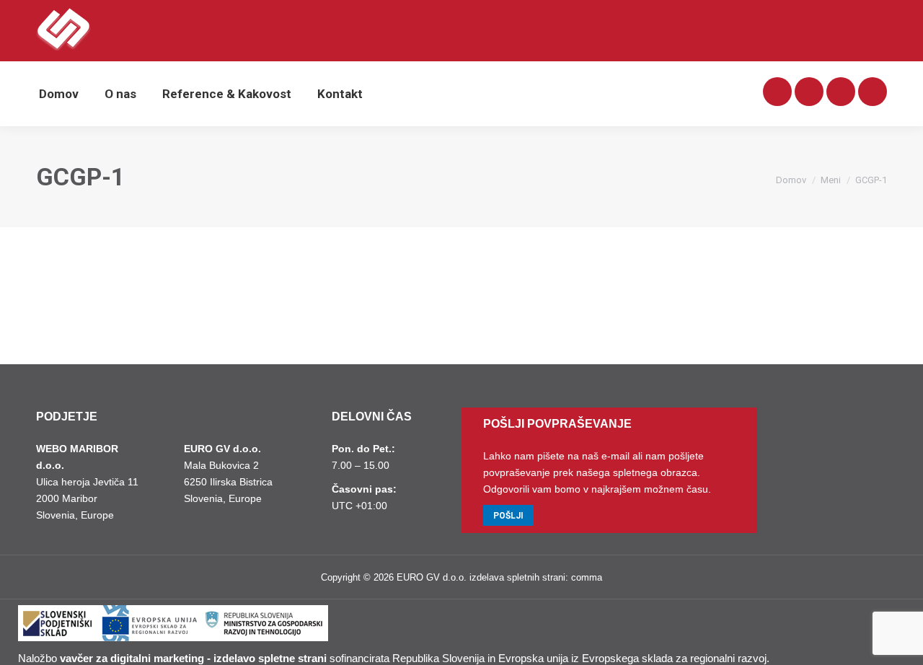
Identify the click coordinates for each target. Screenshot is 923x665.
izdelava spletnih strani (517, 577)
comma (586, 577)
